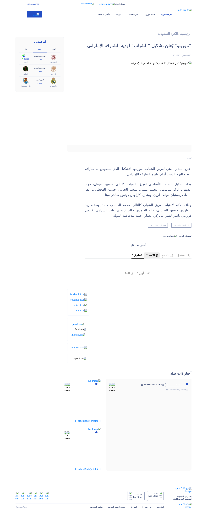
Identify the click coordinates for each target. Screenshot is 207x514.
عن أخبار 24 (146, 507)
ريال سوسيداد (26, 86)
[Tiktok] (22, 495)
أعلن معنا (160, 507)
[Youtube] (29, 495)
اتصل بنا (134, 507)
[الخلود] (25, 68)
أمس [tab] (53, 49)
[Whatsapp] (78, 299)
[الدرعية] (53, 68)
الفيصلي (53, 62)
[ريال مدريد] (53, 80)
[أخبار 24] (34, 14)
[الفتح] (25, 56)
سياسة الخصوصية (96, 507)
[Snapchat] (17, 495)
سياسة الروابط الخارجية (116, 507)
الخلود (25, 74)
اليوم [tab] (39, 49)
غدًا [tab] (26, 49)
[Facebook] (78, 294)
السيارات (119, 14)
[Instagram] (35, 495)
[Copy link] (81, 310)
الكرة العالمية (133, 14)
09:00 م (40, 71)
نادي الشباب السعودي (181, 225)
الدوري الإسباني (40, 80)
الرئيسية (185, 33)
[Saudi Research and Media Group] (180, 505)
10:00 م (40, 83)
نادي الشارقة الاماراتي (158, 225)
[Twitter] (80, 304)
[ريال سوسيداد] (25, 80)
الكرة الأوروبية (150, 14)
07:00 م (40, 59)
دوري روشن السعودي (39, 56)
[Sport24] (180, 490)
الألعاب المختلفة (104, 14)
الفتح (25, 62)
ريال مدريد (53, 86)
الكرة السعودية (166, 14)
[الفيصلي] (53, 56)
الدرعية (53, 74)
